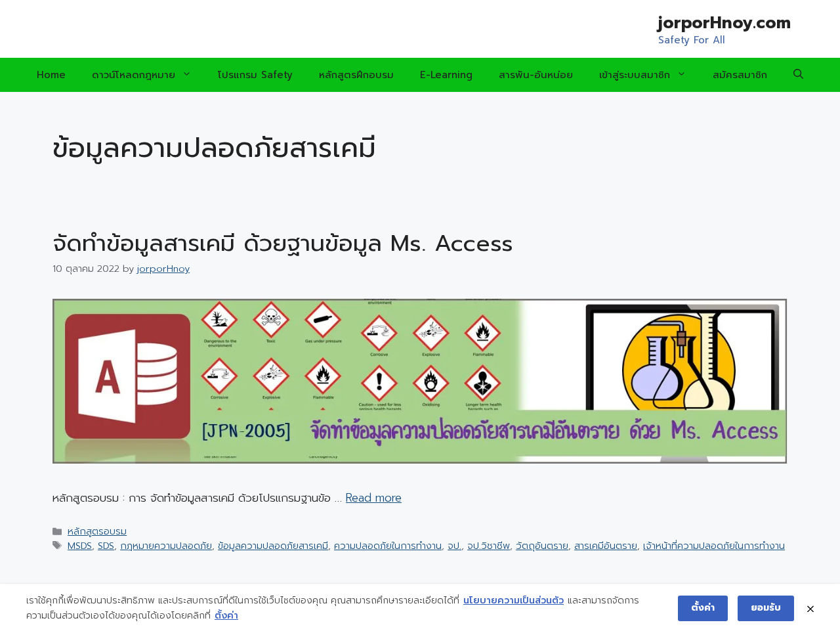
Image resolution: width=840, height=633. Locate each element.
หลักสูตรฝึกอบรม (356, 75)
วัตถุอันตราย (542, 545)
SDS (106, 545)
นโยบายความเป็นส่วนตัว (513, 600)
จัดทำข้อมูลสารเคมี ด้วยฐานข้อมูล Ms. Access (282, 243)
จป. (454, 545)
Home (51, 75)
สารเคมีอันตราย (605, 545)
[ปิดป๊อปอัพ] (810, 608)
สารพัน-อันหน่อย (536, 75)
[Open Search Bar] (798, 75)
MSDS (80, 545)
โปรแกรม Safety (255, 75)
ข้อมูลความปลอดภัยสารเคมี (273, 545)
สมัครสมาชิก (740, 75)
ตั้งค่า (226, 615)
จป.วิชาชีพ (488, 545)
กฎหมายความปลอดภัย (166, 545)
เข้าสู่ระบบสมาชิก (634, 75)
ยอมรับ (766, 608)
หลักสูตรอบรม (97, 531)
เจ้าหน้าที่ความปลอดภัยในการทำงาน (714, 545)
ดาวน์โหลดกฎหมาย (133, 75)
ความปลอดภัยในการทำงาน (388, 545)
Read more (374, 497)
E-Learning (446, 75)
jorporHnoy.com (724, 23)
